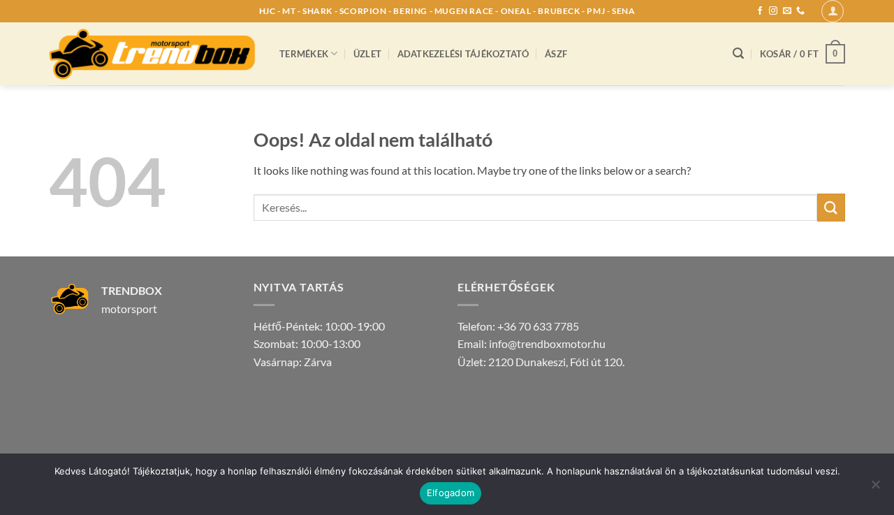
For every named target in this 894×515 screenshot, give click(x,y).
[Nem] (875, 488)
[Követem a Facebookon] (760, 11)
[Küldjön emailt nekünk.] (787, 11)
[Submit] (831, 207)
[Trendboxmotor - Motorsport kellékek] (153, 53)
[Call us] (800, 11)
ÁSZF (556, 53)
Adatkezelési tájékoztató (463, 53)
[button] (832, 11)
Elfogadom (450, 492)
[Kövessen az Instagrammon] (773, 11)
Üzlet (367, 53)
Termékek (303, 53)
